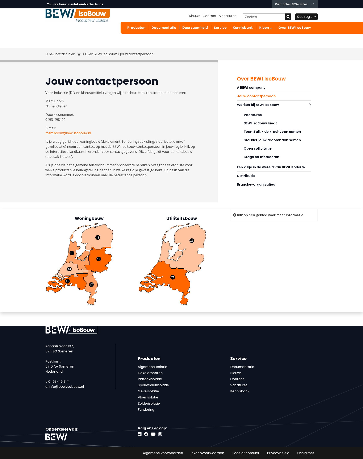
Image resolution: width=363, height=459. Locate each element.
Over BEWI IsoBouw (294, 27)
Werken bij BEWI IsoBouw (258, 104)
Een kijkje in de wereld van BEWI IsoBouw (271, 167)
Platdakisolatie (150, 379)
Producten (136, 27)
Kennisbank (243, 27)
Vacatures (227, 15)
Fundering (146, 409)
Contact (210, 15)
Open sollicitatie (258, 148)
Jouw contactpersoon (256, 96)
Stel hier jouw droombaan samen (272, 140)
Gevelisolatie (148, 391)
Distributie (246, 175)
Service (220, 27)
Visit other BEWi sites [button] (291, 4)
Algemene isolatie (152, 366)
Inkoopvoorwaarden (207, 453)
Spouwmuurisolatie (153, 385)
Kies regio (305, 16)
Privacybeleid (278, 453)
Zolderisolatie (149, 403)
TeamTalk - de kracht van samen (272, 131)
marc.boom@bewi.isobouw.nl (68, 133)
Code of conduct (245, 453)
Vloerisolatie (148, 397)
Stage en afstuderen (261, 156)
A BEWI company (251, 87)
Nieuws (194, 15)
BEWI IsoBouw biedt (260, 123)
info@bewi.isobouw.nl (66, 386)
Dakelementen (150, 373)
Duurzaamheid (195, 27)
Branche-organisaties (256, 184)
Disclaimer (305, 453)
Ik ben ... (265, 27)
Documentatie (163, 27)
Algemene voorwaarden (163, 453)
